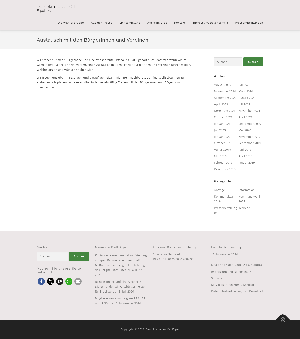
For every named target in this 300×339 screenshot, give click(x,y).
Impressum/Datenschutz (210, 22)
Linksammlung (129, 22)
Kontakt (180, 22)
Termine (244, 208)
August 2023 (247, 98)
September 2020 (250, 124)
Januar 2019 (247, 163)
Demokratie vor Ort (56, 6)
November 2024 (225, 91)
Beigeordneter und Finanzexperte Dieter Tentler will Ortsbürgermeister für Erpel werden (120, 286)
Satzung (216, 278)
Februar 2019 (223, 163)
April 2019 (245, 156)
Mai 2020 (245, 130)
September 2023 (225, 98)
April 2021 (245, 117)
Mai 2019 (220, 156)
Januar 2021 (222, 124)
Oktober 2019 (223, 143)
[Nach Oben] (283, 320)
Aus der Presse (101, 22)
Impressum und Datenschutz (231, 272)
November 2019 (249, 137)
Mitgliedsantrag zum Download (232, 285)
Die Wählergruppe (71, 22)
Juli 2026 (244, 85)
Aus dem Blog (157, 22)
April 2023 (221, 104)
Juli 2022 (244, 104)
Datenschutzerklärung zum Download (237, 291)
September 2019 (250, 143)
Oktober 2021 (223, 117)
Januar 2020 (222, 137)
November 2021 (249, 111)
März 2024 (246, 91)
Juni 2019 (245, 149)
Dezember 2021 (225, 111)
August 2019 (222, 149)
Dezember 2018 (225, 169)
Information (247, 190)
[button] (41, 281)
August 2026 (222, 85)
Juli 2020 (220, 130)
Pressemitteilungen (249, 22)
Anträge (219, 190)
